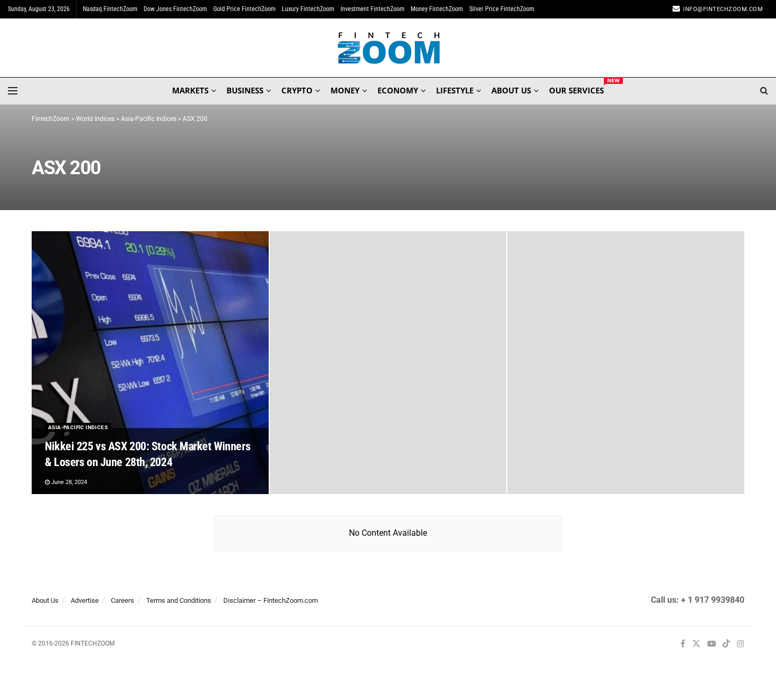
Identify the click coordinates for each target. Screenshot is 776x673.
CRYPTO (297, 90)
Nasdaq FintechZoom (110, 9)
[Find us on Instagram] (740, 644)
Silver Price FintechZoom (501, 9)
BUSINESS (244, 90)
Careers (122, 600)
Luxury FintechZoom (308, 9)
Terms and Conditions (178, 600)
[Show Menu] (12, 90)
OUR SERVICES (576, 89)
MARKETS (190, 90)
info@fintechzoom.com (723, 9)
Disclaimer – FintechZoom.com (270, 600)
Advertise (85, 600)
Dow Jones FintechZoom (175, 9)
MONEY (344, 90)
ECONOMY (397, 90)
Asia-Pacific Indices (78, 427)
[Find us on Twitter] (696, 644)
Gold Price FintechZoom (244, 9)
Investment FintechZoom (372, 9)
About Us (45, 600)
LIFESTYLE (455, 90)
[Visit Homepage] (388, 48)
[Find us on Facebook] (682, 644)
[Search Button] (764, 91)
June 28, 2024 (68, 482)
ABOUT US (511, 90)
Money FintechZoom (437, 9)
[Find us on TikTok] (726, 644)
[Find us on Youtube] (711, 644)
